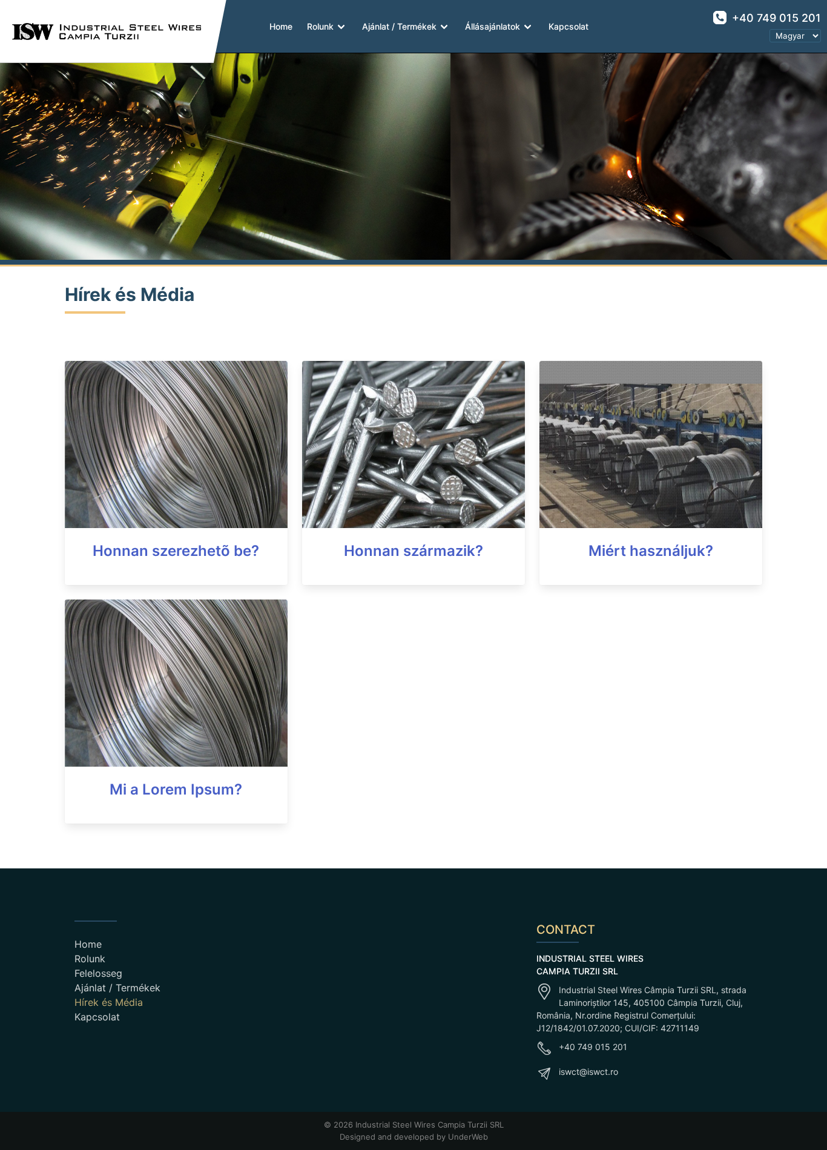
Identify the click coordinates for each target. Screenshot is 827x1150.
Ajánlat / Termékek (399, 26)
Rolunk (320, 26)
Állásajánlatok (492, 26)
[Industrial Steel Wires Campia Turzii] (101, 31)
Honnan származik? (413, 551)
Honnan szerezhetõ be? (176, 551)
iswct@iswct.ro (588, 1071)
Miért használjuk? (650, 551)
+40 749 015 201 (775, 18)
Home (280, 26)
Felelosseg (98, 973)
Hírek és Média (108, 1002)
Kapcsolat (568, 26)
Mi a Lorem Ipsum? (176, 789)
